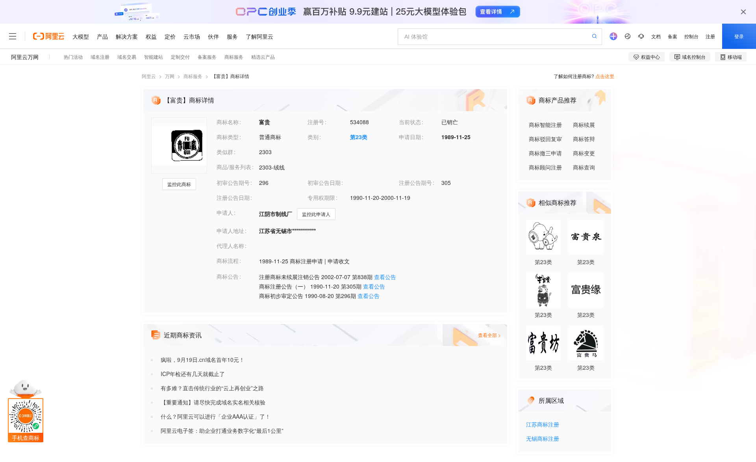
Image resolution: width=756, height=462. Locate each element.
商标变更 (584, 153)
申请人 (225, 212)
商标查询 (584, 167)
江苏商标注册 (542, 425)
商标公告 (228, 276)
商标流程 (228, 261)
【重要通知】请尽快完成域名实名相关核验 (213, 402)
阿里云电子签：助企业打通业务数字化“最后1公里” (222, 430)
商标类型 (228, 137)
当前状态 (410, 122)
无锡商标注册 (542, 439)
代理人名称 (230, 246)
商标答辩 (584, 139)
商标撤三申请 (545, 153)
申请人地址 (230, 231)
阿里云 (149, 76)
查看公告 (385, 277)
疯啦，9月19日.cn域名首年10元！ (203, 359)
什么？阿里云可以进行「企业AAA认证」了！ (216, 416)
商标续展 (584, 125)
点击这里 (604, 76)
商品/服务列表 (234, 167)
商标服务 (192, 76)
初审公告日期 (324, 182)
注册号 (316, 122)
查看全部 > (489, 335)
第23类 (358, 137)
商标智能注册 (545, 125)
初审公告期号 (233, 182)
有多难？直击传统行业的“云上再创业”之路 (212, 388)
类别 (313, 137)
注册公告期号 (415, 182)
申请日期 (410, 137)
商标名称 (228, 122)
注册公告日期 (233, 197)
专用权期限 (321, 197)
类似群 (225, 152)
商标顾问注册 (545, 167)
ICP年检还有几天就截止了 (193, 374)
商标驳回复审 (545, 139)
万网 (169, 76)
